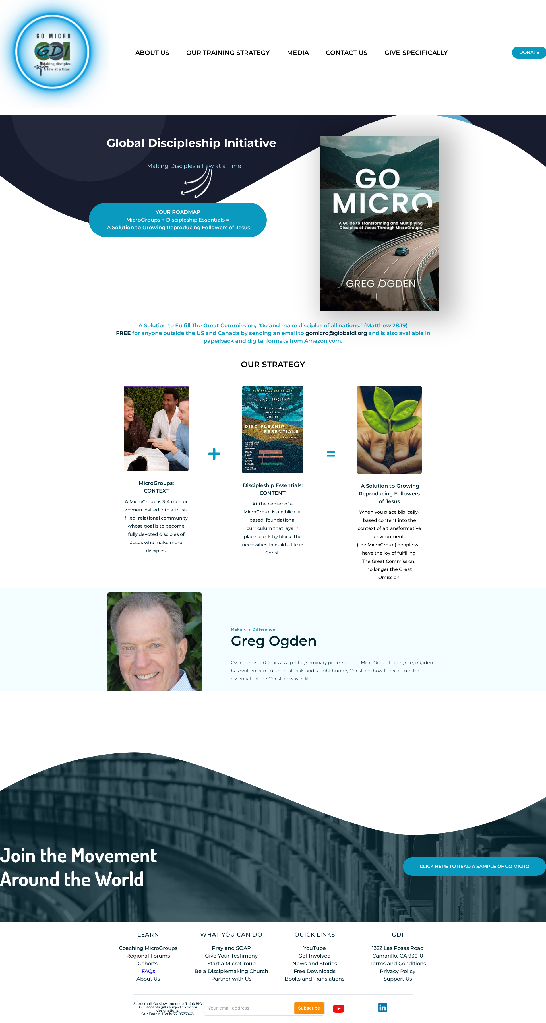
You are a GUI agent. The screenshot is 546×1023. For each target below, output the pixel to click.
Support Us (398, 979)
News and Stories (314, 963)
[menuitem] (152, 52)
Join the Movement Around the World (80, 866)
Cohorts (148, 963)
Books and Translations (314, 979)
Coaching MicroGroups (148, 948)
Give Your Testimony (231, 956)
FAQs (148, 971)
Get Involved (314, 956)
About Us (148, 979)
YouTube (314, 948)
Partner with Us (231, 979)
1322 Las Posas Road (398, 948)
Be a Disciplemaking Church (231, 971)
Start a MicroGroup (231, 963)
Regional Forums (148, 956)
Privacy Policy (397, 971)
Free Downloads (315, 971)
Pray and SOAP (231, 948)
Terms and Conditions (398, 963)
